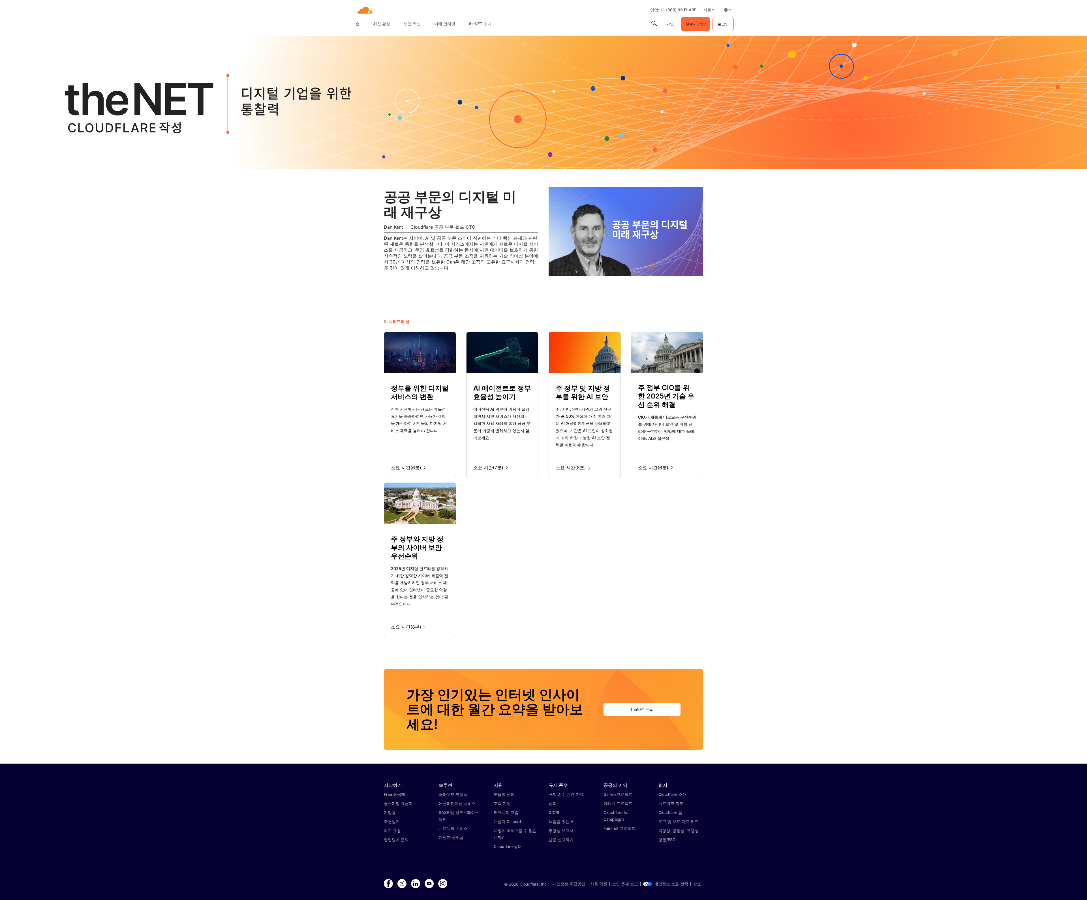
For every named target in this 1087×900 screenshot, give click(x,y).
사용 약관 (598, 884)
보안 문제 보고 (625, 884)
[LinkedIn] (415, 884)
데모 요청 (392, 830)
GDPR (554, 812)
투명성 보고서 (561, 830)
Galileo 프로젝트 (618, 794)
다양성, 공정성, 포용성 (678, 830)
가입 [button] (670, 24)
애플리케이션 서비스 (457, 803)
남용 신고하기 (561, 839)
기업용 (390, 812)
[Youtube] (429, 884)
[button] (709, 10)
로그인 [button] (723, 24)
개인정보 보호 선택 (671, 884)
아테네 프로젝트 (618, 803)
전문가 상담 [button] (695, 24)
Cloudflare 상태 (508, 846)
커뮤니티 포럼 (506, 812)
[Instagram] (442, 884)
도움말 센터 (504, 794)
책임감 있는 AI (562, 821)
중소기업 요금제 (398, 803)
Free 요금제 (394, 794)
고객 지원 (502, 803)
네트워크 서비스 (453, 828)
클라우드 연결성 (453, 794)
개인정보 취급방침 (569, 884)
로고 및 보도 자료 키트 (678, 821)
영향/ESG (666, 839)
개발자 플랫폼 (451, 837)
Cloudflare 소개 (672, 794)
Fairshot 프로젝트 (619, 828)
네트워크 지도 (670, 803)
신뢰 (553, 803)
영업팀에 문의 (396, 839)
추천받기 (392, 821)
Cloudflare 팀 (670, 812)
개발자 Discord (507, 821)
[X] (401, 884)
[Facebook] (388, 884)
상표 (697, 884)
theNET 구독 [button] (642, 709)
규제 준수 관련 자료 (566, 794)
